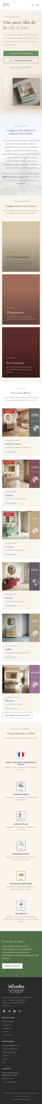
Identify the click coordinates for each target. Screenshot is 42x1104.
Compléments (7, 1035)
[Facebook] (4, 1011)
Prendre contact (12, 966)
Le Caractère (7, 1028)
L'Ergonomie (7, 1025)
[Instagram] (9, 1011)
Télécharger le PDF (23, 60)
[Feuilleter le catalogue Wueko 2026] (26, 92)
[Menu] (38, 5)
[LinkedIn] (14, 1011)
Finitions (5, 1032)
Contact (5, 1059)
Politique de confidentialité (21, 1099)
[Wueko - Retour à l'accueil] (6, 5)
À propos (5, 1056)
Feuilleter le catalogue (21, 53)
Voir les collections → (21, 67)
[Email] (20, 1011)
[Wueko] (21, 989)
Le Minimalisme (8, 1022)
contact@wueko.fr (9, 1082)
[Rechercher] (32, 5)
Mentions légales (23, 1096)
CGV (3, 1062)
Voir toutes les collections (17, 715)
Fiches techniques (9, 1052)
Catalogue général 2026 (11, 1046)
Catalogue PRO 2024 (10, 1049)
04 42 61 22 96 (7, 1079)
